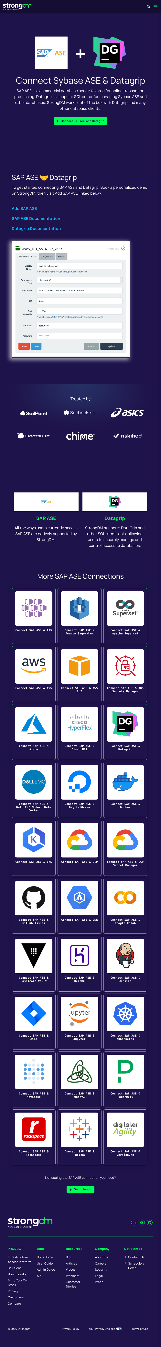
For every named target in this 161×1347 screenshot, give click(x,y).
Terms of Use (140, 1329)
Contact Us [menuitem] (136, 1257)
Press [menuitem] (99, 1282)
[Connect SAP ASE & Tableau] (79, 1137)
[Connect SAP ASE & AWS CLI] (79, 674)
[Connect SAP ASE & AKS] (33, 616)
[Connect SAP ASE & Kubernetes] (125, 1021)
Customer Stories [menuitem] (73, 1284)
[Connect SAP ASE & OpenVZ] (79, 1079)
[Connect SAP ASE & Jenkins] (125, 963)
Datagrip (115, 518)
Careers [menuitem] (100, 1263)
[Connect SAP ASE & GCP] (79, 848)
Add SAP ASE (24, 208)
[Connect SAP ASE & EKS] (33, 848)
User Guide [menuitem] (45, 1263)
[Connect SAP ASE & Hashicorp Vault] (33, 963)
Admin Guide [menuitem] (46, 1269)
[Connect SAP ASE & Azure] (33, 732)
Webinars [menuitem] (72, 1276)
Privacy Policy (70, 1329)
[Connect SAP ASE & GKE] (79, 905)
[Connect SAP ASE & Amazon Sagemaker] (79, 616)
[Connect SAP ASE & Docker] (125, 790)
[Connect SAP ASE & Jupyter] (79, 1021)
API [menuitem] (39, 1276)
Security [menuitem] (101, 1269)
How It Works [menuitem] (17, 1274)
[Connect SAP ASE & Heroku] (79, 963)
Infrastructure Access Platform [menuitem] (19, 1259)
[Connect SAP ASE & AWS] (33, 674)
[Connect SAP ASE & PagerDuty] (125, 1079)
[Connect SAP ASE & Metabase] (33, 1079)
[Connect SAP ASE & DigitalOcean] (79, 790)
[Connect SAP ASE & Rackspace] (33, 1137)
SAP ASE (46, 518)
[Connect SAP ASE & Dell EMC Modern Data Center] (33, 790)
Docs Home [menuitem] (45, 1257)
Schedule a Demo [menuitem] (136, 1265)
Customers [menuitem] (16, 1297)
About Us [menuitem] (101, 1257)
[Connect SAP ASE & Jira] (33, 1021)
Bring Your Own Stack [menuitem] (18, 1282)
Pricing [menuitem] (13, 1291)
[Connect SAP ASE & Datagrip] (125, 732)
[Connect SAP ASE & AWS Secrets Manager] (125, 674)
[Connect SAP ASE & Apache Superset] (125, 616)
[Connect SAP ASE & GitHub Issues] (33, 905)
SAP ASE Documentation (36, 218)
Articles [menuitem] (71, 1263)
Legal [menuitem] (99, 1276)
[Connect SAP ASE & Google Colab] (125, 905)
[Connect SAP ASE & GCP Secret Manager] (125, 848)
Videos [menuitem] (71, 1269)
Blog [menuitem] (69, 1257)
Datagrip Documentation (36, 228)
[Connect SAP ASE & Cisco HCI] (79, 732)
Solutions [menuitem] (15, 1268)
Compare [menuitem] (14, 1303)
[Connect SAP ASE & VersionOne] (125, 1137)
